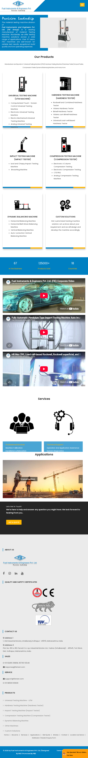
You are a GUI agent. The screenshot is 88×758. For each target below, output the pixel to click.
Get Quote (46, 735)
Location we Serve (77, 735)
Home (6, 735)
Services (24, 735)
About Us (15, 735)
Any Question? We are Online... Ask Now (77, 754)
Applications (35, 735)
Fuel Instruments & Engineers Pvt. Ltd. (26, 750)
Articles (56, 735)
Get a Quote (13, 522)
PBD (34, 753)
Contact (64, 735)
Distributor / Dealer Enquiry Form (44, 738)
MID (19, 753)
